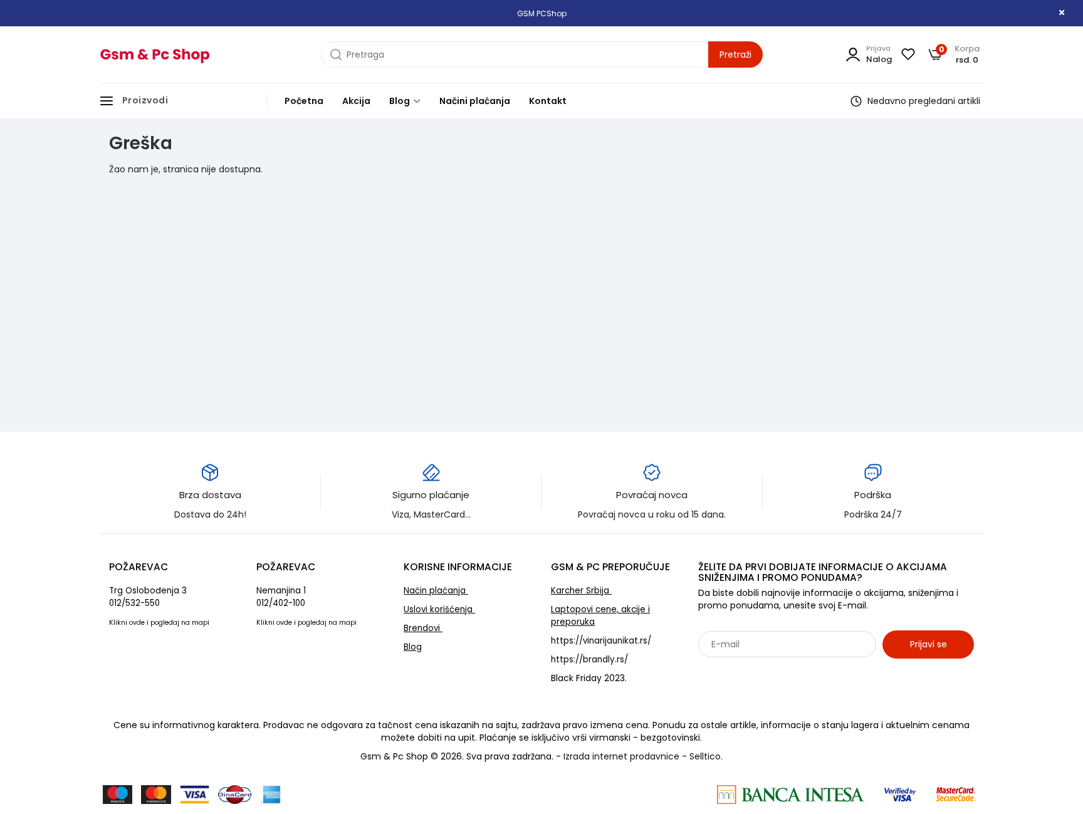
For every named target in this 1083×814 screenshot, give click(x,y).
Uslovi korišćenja (439, 609)
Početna (304, 101)
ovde (137, 622)
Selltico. (706, 756)
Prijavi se (928, 644)
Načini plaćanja (474, 101)
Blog (400, 101)
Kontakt (548, 101)
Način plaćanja (436, 591)
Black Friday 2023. (589, 678)
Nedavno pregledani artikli (922, 101)
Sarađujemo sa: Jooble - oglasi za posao (776, 672)
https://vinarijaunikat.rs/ (601, 641)
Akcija (356, 101)
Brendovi (423, 628)
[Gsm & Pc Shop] (154, 54)
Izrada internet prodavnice (621, 756)
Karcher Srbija (581, 591)
